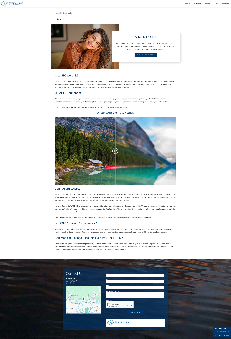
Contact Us (225, 3)
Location (216, 3)
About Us (187, 3)
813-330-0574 (70, 284)
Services (207, 3)
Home (57, 13)
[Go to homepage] (11, 3)
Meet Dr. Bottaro (197, 3)
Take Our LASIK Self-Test (145, 55)
